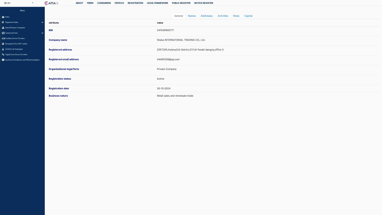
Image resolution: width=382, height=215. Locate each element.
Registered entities (11, 22)
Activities (223, 15)
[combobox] (18, 3)
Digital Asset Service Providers (16, 54)
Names (192, 15)
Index (7, 17)
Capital (248, 15)
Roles (236, 15)
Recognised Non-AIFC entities (16, 44)
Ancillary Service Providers (15, 38)
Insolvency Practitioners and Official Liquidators (22, 60)
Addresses (207, 15)
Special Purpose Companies (15, 28)
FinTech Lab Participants (14, 49)
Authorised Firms (11, 33)
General (178, 15)
